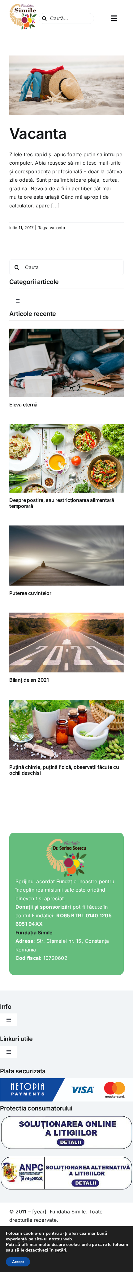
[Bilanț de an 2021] (66, 642)
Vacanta (37, 133)
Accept (18, 1261)
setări (60, 1250)
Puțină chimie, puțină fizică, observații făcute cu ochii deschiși (64, 770)
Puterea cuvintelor (30, 593)
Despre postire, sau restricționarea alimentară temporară (61, 503)
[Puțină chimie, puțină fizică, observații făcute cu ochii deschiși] (66, 730)
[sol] (66, 1118)
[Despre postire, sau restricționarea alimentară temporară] (66, 458)
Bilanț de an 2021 (29, 680)
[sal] (66, 1158)
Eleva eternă (23, 404)
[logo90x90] (23, 5)
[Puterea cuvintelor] (66, 555)
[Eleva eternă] (66, 363)
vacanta (57, 227)
